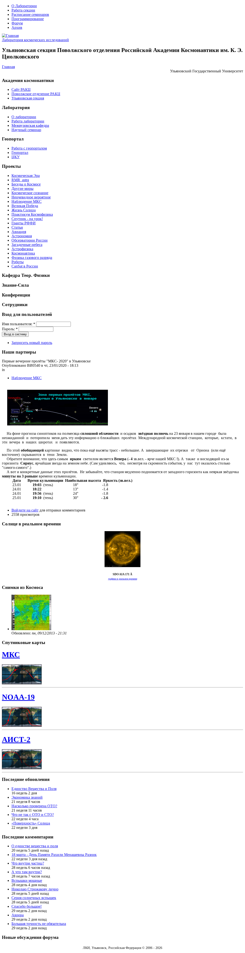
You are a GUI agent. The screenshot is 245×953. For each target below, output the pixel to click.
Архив (16, 27)
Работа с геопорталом (29, 148)
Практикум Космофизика (32, 214)
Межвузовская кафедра (30, 125)
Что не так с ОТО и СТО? (32, 815)
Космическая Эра (25, 176)
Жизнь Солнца (23, 210)
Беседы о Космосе (26, 184)
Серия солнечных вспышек (33, 898)
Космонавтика (23, 253)
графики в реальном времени (122, 578)
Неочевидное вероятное (31, 197)
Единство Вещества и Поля (33, 789)
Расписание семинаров (30, 14)
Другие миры (22, 188)
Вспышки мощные (26, 880)
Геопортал (19, 153)
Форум (17, 23)
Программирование (27, 19)
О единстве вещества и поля (34, 846)
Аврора (17, 915)
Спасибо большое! (26, 906)
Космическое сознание (29, 193)
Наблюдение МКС (26, 201)
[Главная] (10, 36)
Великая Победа (24, 206)
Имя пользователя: (18, 324)
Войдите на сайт (25, 510)
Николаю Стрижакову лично (34, 889)
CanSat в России (24, 266)
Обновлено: (21, 633)
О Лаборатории (24, 6)
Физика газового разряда (31, 258)
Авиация (18, 232)
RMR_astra (20, 180)
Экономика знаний (27, 797)
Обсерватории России (29, 240)
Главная (8, 67)
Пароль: (10, 329)
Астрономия (21, 236)
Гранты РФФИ (23, 223)
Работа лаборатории (27, 121)
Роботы (17, 262)
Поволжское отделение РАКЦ (35, 94)
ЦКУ (15, 157)
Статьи (17, 227)
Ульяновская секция (27, 98)
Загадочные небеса (26, 245)
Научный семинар (26, 130)
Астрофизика (22, 249)
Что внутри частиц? (27, 863)
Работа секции (23, 10)
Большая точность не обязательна (38, 924)
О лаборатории (23, 117)
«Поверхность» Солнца (30, 823)
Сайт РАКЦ (21, 89)
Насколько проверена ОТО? (34, 806)
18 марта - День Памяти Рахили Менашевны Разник (54, 855)
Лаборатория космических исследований (35, 40)
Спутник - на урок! (27, 219)
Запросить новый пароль (31, 343)
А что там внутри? (26, 872)
